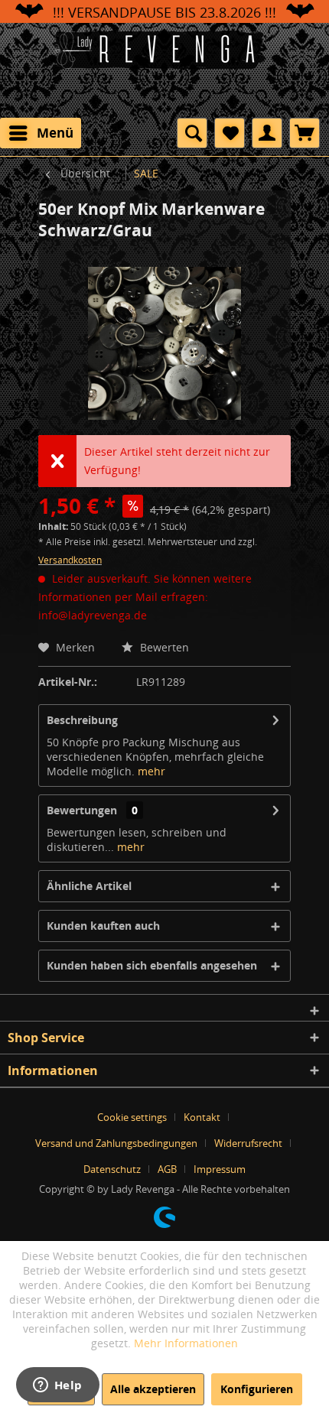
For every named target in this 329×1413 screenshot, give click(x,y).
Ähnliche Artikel (89, 886)
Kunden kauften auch (103, 925)
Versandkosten (70, 560)
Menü (55, 132)
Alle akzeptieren (153, 1389)
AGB (167, 1169)
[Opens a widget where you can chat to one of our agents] (57, 1386)
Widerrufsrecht (248, 1143)
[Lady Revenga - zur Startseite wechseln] (164, 69)
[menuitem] (40, 133)
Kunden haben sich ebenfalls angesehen (152, 965)
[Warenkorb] (304, 133)
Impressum (220, 1169)
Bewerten (163, 647)
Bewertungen (82, 810)
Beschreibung (82, 720)
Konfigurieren (256, 1389)
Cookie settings (132, 1117)
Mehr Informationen (186, 1343)
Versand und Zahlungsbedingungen (116, 1143)
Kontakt (202, 1117)
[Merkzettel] (229, 133)
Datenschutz (112, 1169)
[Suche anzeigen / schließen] (192, 133)
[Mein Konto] (267, 133)
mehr (151, 771)
